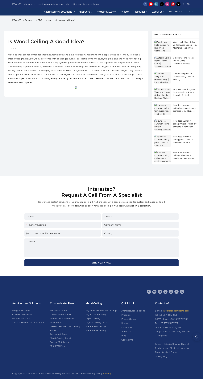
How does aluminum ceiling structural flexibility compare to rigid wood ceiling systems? (185, 124)
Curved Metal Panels (60, 314)
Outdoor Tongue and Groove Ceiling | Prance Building (183, 76)
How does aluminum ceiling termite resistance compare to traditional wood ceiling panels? (184, 108)
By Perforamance (21, 318)
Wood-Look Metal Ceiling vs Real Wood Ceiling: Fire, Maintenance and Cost (185, 45)
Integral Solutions (21, 310)
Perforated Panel (58, 334)
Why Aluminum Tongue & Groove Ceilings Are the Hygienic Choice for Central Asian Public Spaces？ (184, 92)
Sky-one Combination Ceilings (101, 310)
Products (125, 315)
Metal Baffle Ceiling (96, 330)
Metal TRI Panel (58, 346)
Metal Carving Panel (60, 338)
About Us (126, 331)
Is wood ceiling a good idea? (60, 20)
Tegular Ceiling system (97, 322)
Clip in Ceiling (93, 318)
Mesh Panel (56, 322)
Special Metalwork (59, 342)
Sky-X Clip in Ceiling (96, 314)
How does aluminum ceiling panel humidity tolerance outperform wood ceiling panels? (183, 139)
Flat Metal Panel (58, 310)
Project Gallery (128, 319)
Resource (29, 20)
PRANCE (16, 20)
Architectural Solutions (133, 310)
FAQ (40, 20)
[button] (192, 12)
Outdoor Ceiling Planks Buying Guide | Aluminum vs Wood (183, 61)
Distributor (126, 327)
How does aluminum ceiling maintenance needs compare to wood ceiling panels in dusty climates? (184, 155)
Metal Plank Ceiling (96, 326)
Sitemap (107, 373)
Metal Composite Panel (62, 318)
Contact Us (127, 339)
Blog (123, 335)
